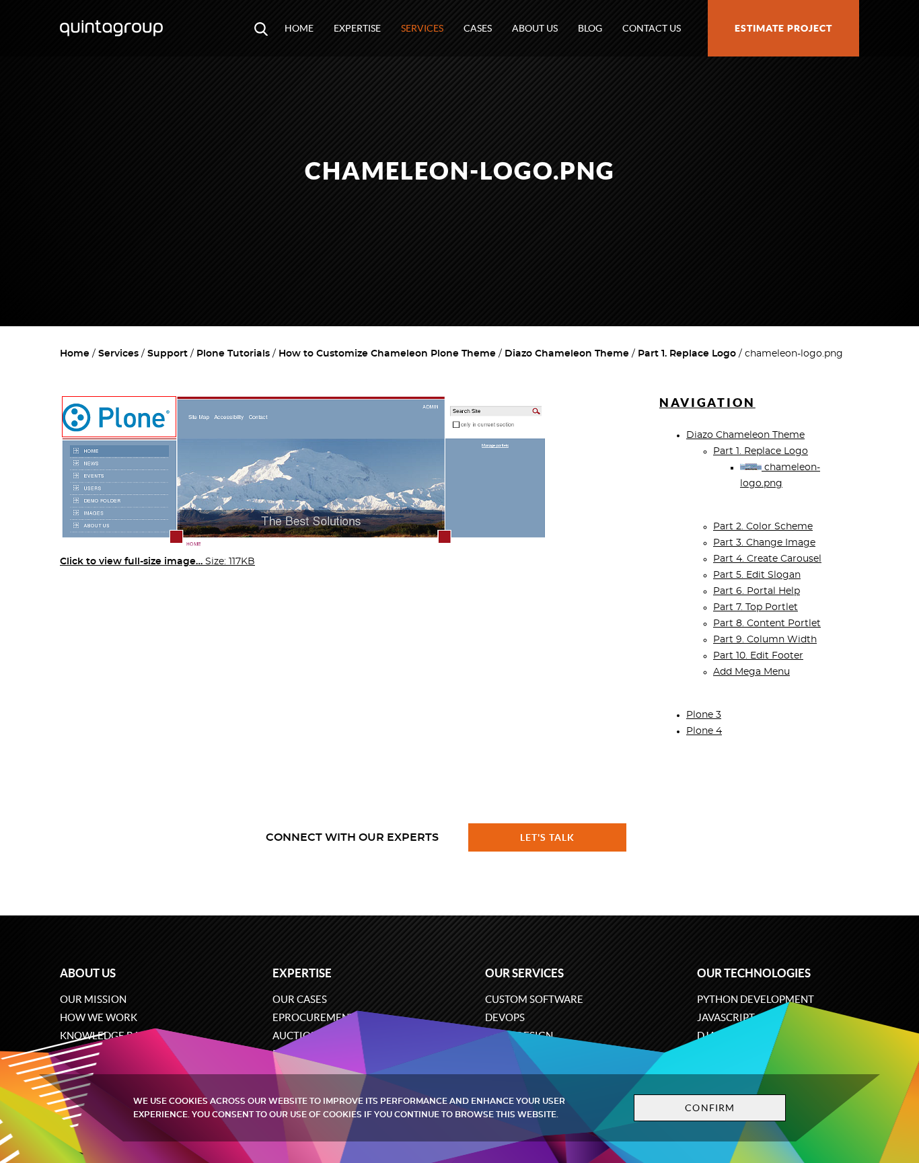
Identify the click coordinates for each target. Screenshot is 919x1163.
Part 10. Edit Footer (758, 656)
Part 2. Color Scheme (763, 526)
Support (167, 354)
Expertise (357, 28)
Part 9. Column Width (765, 639)
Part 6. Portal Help (756, 591)
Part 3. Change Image (764, 543)
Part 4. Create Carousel (767, 559)
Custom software (534, 999)
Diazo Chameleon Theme (567, 354)
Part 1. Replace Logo (687, 354)
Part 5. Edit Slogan (757, 575)
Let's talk (547, 837)
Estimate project (783, 28)
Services (422, 28)
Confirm (710, 1107)
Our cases (299, 999)
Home (299, 28)
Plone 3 (703, 715)
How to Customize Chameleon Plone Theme (387, 354)
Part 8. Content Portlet (767, 623)
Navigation (707, 403)
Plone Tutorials (233, 354)
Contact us (651, 28)
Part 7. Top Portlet (755, 607)
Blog (590, 28)
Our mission (93, 999)
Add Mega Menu (751, 672)
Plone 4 (704, 731)
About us (535, 28)
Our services (524, 973)
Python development (755, 999)
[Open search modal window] (261, 28)
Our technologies (754, 973)
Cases (478, 28)
